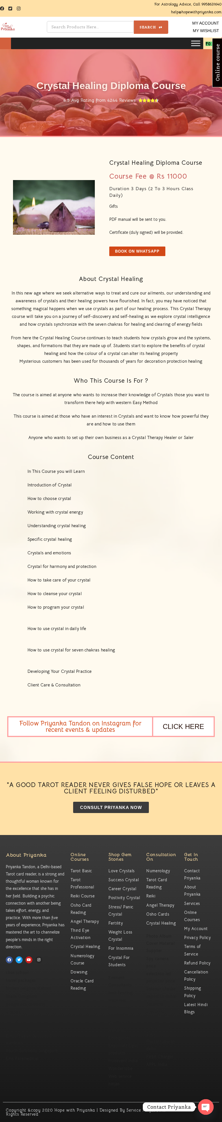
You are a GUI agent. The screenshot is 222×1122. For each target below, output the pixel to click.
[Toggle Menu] (195, 43)
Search (148, 27)
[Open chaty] (206, 1107)
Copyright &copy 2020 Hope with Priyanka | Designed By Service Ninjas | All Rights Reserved (86, 1112)
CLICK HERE (183, 726)
